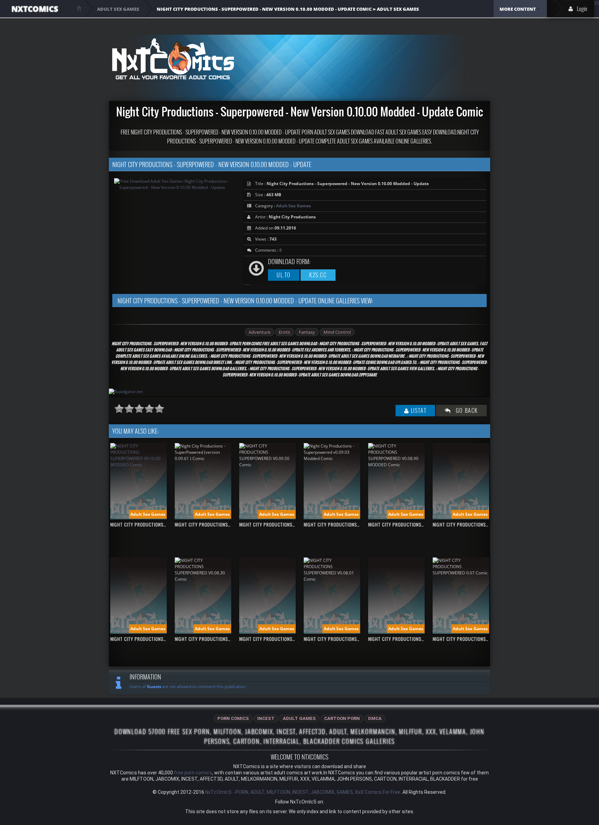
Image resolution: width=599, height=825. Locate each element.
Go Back (464, 410)
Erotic (284, 332)
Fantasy (307, 332)
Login (582, 9)
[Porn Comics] (173, 58)
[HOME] (79, 8)
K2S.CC (318, 275)
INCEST (266, 718)
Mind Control (337, 332)
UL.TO (284, 275)
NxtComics (34, 8)
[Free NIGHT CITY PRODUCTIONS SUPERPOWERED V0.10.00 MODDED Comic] (138, 465)
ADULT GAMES (299, 718)
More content (518, 9)
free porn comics (193, 772)
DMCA (375, 718)
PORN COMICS (233, 718)
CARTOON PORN (342, 718)
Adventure (259, 332)
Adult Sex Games (293, 206)
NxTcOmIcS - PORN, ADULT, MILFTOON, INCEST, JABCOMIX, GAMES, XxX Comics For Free (302, 792)
